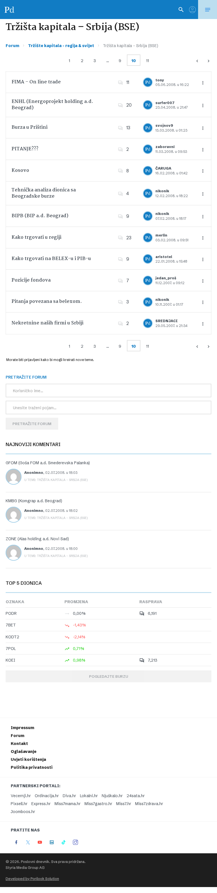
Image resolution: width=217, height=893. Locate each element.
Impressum (22, 727)
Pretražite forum (31, 423)
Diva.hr (69, 795)
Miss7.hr (123, 803)
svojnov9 (164, 125)
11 (147, 60)
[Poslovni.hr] (9, 9)
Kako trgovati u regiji (36, 237)
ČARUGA (163, 168)
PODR (11, 613)
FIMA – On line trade (36, 82)
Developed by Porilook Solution (32, 879)
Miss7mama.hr (68, 803)
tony (159, 80)
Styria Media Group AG (25, 867)
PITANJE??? (25, 149)
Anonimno (33, 472)
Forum (12, 45)
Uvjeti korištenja (28, 759)
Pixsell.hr (19, 803)
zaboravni (165, 147)
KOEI (10, 660)
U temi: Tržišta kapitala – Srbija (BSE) (56, 480)
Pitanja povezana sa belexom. (47, 301)
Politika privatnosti (32, 767)
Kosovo (20, 170)
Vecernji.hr (21, 795)
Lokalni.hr (89, 795)
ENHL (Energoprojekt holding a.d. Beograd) (52, 105)
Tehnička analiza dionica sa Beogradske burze (44, 193)
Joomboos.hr (23, 811)
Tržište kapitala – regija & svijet (61, 45)
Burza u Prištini (29, 127)
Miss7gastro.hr (98, 803)
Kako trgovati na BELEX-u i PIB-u (51, 259)
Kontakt (19, 743)
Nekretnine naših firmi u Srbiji (47, 323)
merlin (161, 235)
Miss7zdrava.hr (149, 803)
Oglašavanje (23, 751)
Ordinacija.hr (47, 795)
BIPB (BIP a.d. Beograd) (40, 216)
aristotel (163, 257)
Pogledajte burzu (108, 676)
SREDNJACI (166, 321)
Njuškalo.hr (112, 795)
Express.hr (41, 803)
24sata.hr (136, 795)
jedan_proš (165, 278)
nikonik (162, 191)
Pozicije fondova (31, 280)
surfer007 (165, 103)
